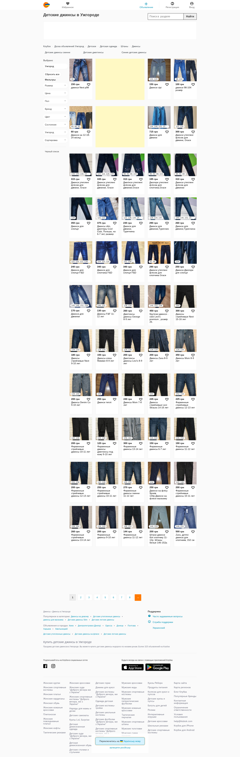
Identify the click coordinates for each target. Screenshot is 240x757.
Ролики (151, 710)
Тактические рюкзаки (54, 732)
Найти (190, 16)
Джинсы (135, 46)
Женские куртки (51, 683)
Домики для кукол (105, 687)
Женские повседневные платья (51, 721)
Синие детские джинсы (134, 52)
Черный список (52, 151)
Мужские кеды (129, 687)
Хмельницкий (61, 629)
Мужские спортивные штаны (133, 722)
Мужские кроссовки (132, 683)
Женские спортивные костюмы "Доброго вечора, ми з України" (80, 700)
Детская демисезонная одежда (77, 726)
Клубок (47, 46)
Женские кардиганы (54, 698)
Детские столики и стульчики (79, 750)
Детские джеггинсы (93, 52)
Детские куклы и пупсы (156, 699)
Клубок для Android (184, 730)
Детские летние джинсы (103, 620)
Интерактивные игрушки (156, 715)
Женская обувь (51, 703)
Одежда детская (104, 701)
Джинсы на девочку (80, 616)
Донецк (120, 626)
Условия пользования (181, 715)
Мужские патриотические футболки (130, 701)
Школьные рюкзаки (158, 725)
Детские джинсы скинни (57, 52)
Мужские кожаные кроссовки (131, 709)
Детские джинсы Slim (77, 620)
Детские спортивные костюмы (159, 731)
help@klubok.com (183, 721)
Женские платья (52, 694)
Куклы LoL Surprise (79, 719)
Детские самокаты (79, 715)
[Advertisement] (120, 30)
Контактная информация (181, 701)
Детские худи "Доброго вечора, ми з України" (80, 736)
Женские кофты (51, 728)
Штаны (124, 46)
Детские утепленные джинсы (106, 616)
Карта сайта (180, 683)
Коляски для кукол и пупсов (158, 693)
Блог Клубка (180, 691)
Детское (91, 46)
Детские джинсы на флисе (87, 634)
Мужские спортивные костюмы (133, 693)
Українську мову (132, 741)
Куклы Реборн (155, 683)
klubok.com (46, 5)
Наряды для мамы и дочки (80, 709)
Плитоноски (49, 714)
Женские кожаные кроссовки (53, 708)
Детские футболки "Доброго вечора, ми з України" (107, 721)
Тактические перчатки (128, 716)
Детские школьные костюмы (105, 713)
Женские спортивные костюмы (54, 688)
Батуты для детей (157, 705)
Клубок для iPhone (184, 725)
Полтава (132, 626)
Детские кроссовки (158, 721)
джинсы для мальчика (53, 620)
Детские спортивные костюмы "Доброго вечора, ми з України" (106, 732)
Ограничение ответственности (183, 708)
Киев (71, 626)
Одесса (108, 626)
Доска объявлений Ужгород (69, 46)
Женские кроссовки (79, 683)
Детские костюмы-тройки (105, 706)
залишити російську (120, 747)
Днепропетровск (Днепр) (89, 626)
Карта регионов (182, 687)
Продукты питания (158, 687)
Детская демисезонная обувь (80, 744)
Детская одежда (108, 46)
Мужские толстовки (132, 728)
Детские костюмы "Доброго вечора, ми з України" (107, 694)
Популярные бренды (185, 696)
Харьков (47, 629)
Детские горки (103, 683)
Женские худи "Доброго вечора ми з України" (80, 690)
